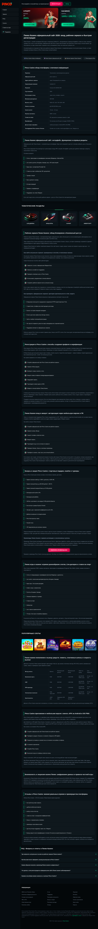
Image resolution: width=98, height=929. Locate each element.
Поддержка (8, 32)
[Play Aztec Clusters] (78, 644)
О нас (48, 892)
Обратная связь (76, 897)
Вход (4, 18)
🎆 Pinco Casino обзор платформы (32, 58)
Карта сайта (76, 902)
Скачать (5, 23)
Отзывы (49, 904)
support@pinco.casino (76, 915)
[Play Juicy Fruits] (65, 644)
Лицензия (75, 892)
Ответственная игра (26, 902)
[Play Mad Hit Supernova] (52, 644)
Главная (5, 9)
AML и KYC (24, 899)
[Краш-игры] (49, 219)
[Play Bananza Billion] (27, 644)
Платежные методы (52, 902)
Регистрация (56, 4)
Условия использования (27, 897)
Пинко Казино (66, 921)
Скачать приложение (78, 899)
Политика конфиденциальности (29, 894)
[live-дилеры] (30, 219)
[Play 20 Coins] (40, 644)
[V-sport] (68, 219)
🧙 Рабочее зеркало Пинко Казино (73, 58)
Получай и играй (68, 24)
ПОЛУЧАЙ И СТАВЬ (30, 24)
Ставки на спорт (7, 27)
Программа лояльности (52, 897)
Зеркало (5, 14)
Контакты (75, 894)
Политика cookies (26, 904)
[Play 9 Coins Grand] (90, 644)
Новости (75, 904)
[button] (95, 920)
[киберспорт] (87, 219)
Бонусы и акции (51, 899)
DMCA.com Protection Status (28, 892)
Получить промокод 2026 (59, 550)
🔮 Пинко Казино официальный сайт (52, 58)
